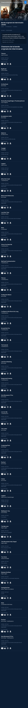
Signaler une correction (7, 42)
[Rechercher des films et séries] (25, 2)
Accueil (3, 30)
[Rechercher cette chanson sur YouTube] (2, 64)
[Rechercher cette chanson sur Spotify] (8, 64)
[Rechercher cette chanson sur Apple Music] (5, 64)
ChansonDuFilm (6, 2)
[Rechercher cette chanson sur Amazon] (10, 64)
